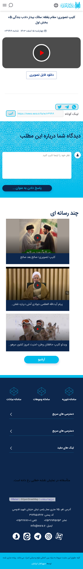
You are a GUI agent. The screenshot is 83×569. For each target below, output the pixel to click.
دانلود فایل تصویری (41, 75)
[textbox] (36, 165)
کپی (10, 113)
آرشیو (41, 359)
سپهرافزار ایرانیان (39, 564)
